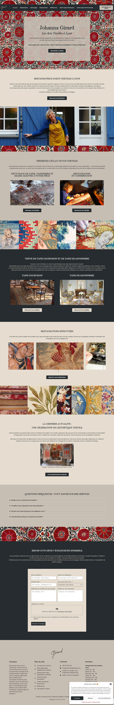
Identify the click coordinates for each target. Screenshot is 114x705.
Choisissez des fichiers (65, 611)
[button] (110, 684)
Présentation (24, 8)
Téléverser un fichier (37, 604)
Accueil (15, 8)
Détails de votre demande (66, 589)
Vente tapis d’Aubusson (67, 8)
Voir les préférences (104, 698)
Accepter (77, 698)
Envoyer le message (38, 623)
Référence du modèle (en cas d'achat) (43, 589)
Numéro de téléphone (64, 575)
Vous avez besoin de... (65, 582)
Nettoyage (33, 8)
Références (53, 8)
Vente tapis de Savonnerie (85, 8)
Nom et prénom (36, 575)
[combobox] (70, 584)
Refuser (90, 698)
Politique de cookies (86, 702)
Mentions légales (96, 702)
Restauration (44, 8)
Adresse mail (35, 582)
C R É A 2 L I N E (60, 699)
